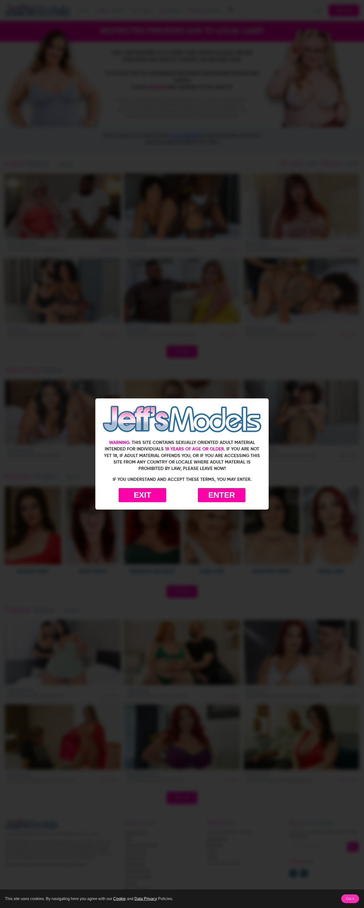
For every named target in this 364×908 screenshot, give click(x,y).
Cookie (119, 899)
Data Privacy (145, 899)
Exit (142, 495)
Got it (350, 899)
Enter (221, 495)
